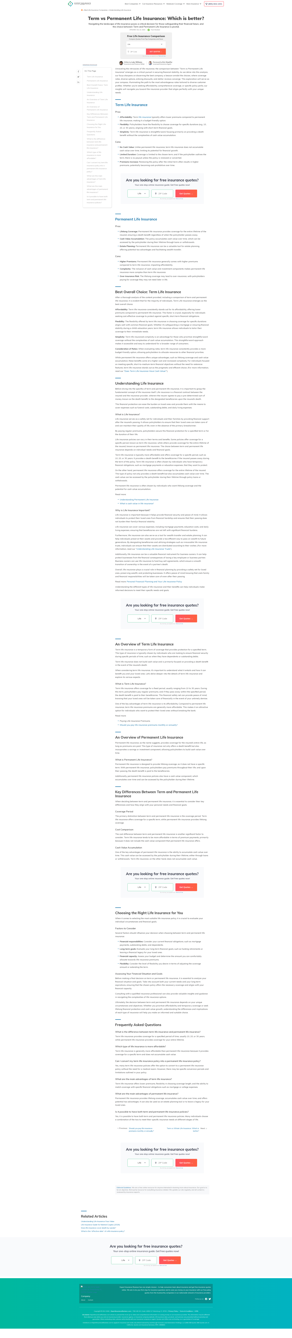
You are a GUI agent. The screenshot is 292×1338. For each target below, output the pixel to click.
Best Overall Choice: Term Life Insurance (97, 86)
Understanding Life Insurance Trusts (153, 549)
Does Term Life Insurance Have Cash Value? (145, 371)
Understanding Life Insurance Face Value (97, 1221)
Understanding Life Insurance (120, 10)
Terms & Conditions (186, 1311)
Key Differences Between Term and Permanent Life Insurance (97, 117)
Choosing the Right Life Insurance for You (96, 125)
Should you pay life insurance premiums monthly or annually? (141, 1129)
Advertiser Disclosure (90, 65)
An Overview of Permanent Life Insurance (97, 108)
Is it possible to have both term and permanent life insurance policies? (97, 199)
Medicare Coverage (174, 4)
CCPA (196, 1311)
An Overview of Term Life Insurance (97, 101)
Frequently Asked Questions (94, 133)
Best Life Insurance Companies (96, 10)
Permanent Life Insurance (97, 81)
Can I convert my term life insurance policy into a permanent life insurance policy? (97, 167)
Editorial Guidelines (124, 1188)
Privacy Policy (173, 1311)
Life (131, 105)
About (83, 1300)
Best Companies (131, 4)
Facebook (206, 1299)
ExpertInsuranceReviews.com (121, 1311)
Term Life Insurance (95, 76)
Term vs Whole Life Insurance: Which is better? (183, 1129)
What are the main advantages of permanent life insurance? (97, 189)
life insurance (145, 117)
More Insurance (192, 4)
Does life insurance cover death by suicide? (98, 1228)
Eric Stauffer (167, 62)
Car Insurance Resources (152, 4)
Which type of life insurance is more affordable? (94, 155)
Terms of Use (161, 56)
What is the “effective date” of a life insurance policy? (103, 1231)
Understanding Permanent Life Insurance (139, 499)
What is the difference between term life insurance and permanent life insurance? (97, 143)
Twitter (210, 1299)
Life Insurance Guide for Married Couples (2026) (100, 1225)
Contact (90, 1300)
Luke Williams (136, 62)
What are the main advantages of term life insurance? (96, 179)
